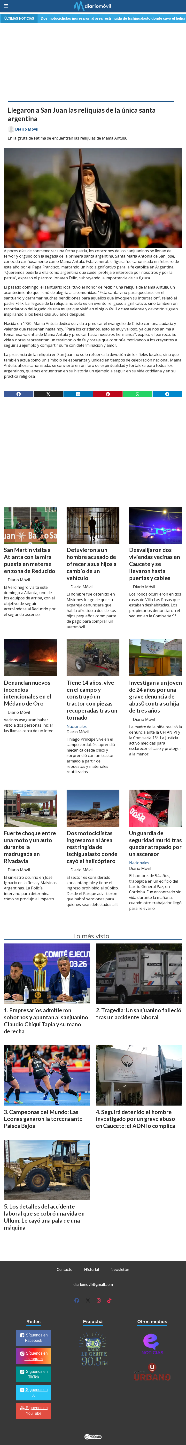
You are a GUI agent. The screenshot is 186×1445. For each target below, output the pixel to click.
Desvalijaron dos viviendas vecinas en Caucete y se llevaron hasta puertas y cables (154, 563)
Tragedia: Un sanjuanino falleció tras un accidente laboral (138, 1014)
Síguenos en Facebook (36, 1338)
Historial (91, 1269)
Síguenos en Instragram (36, 1356)
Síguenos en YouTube (36, 1410)
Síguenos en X (36, 1392)
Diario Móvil (27, 129)
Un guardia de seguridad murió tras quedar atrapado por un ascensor (155, 843)
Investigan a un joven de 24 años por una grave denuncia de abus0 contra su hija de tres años (155, 696)
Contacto (64, 1269)
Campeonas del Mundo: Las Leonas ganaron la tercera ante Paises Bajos (43, 1118)
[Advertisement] (93, 61)
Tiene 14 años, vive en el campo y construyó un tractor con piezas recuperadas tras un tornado (92, 700)
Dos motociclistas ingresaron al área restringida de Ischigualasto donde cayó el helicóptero (92, 847)
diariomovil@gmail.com (93, 1284)
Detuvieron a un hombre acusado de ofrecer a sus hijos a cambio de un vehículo (91, 563)
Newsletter (119, 1269)
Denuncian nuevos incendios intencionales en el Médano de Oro (27, 693)
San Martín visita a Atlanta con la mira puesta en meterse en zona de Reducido (29, 560)
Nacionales (77, 726)
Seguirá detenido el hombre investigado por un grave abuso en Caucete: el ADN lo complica (135, 1118)
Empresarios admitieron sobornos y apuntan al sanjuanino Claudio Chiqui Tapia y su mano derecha (46, 1020)
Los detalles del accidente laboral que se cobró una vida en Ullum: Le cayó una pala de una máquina (44, 1217)
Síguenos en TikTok (36, 1374)
